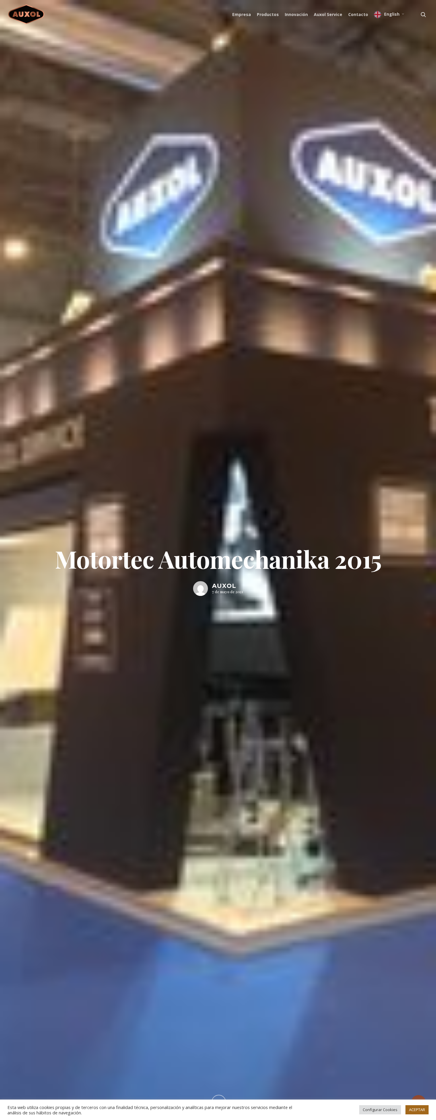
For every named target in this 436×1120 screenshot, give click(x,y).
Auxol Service (328, 14)
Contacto (358, 14)
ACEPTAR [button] (417, 1109)
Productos (268, 14)
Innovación (296, 14)
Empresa (241, 14)
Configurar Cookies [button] (380, 1109)
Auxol (224, 586)
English (392, 14)
